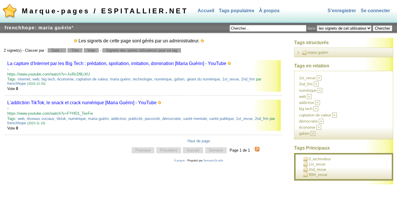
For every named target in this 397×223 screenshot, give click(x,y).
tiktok (61, 118)
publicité (135, 118)
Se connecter (375, 10)
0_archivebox (320, 159)
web (36, 79)
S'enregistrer (342, 10)
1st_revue (230, 79)
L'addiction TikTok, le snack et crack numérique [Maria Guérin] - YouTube (82, 102)
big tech (48, 79)
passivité (152, 118)
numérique (163, 79)
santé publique (221, 118)
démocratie (171, 118)
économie (65, 79)
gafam (179, 79)
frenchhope (16, 83)
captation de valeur (92, 79)
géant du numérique (203, 79)
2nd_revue (317, 169)
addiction (118, 118)
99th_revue (318, 174)
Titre (75, 50)
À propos (269, 10)
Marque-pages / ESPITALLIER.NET (105, 11)
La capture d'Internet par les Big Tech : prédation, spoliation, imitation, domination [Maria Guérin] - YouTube (116, 63)
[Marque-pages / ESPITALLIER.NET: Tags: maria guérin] (257, 150)
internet (24, 79)
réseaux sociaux (40, 118)
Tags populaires (236, 10)
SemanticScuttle (213, 160)
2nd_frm (248, 79)
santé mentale (195, 118)
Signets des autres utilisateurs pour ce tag (141, 50)
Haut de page (198, 141)
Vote (91, 50)
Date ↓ (56, 50)
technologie (142, 79)
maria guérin (120, 79)
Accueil (206, 10)
